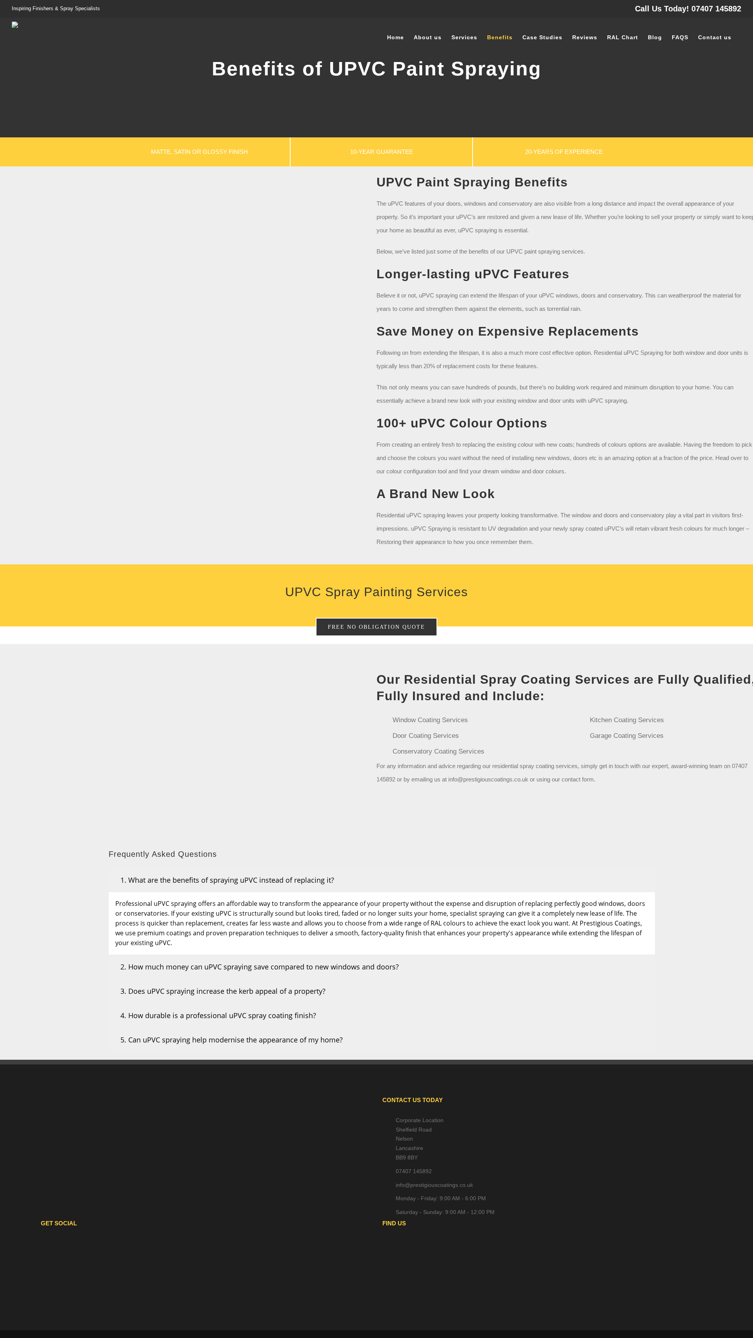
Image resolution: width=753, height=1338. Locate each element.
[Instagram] (216, 1246)
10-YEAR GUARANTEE (381, 151)
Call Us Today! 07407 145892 (688, 8)
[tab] (382, 880)
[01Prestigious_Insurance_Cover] (187, 662)
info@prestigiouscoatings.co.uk (434, 1185)
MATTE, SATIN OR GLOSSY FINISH (199, 151)
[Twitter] (206, 1246)
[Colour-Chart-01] (187, 370)
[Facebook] (195, 1246)
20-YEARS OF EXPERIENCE (564, 151)
